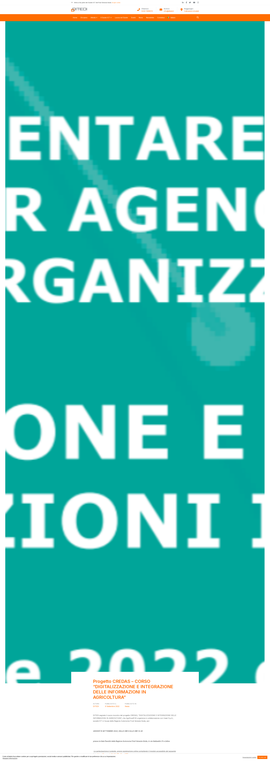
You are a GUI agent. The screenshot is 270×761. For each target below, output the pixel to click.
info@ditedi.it (169, 11)
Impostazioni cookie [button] (249, 757)
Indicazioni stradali (191, 11)
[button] (198, 17)
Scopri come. (116, 2)
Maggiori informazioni (10, 758)
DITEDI (96, 706)
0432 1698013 (147, 11)
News (127, 706)
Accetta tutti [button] (262, 757)
